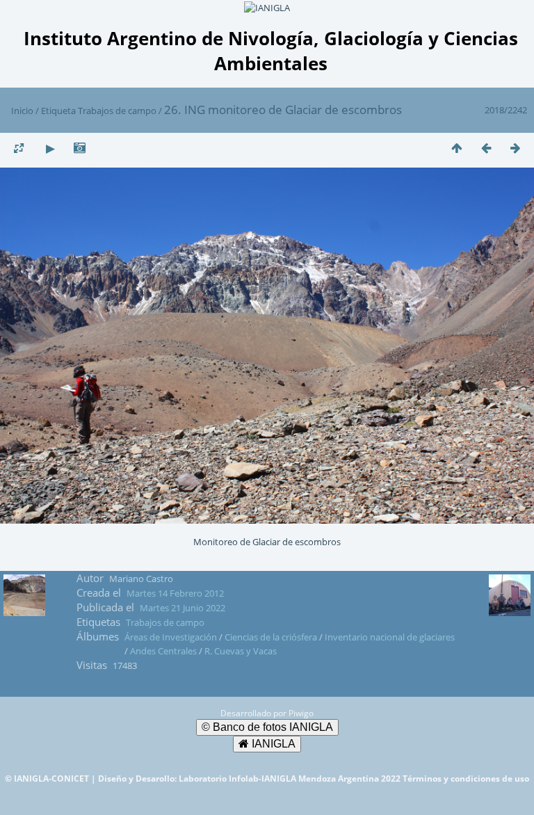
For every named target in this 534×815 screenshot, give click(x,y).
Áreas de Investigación (170, 637)
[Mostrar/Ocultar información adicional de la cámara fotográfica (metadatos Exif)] (79, 148)
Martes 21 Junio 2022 (182, 608)
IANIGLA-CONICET (52, 778)
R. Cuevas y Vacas (240, 651)
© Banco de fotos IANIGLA (267, 727)
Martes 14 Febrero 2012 (175, 593)
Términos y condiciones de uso (466, 778)
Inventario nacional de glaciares (390, 637)
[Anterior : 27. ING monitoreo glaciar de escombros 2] (486, 148)
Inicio (22, 110)
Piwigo (301, 713)
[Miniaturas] (456, 148)
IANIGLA (272, 744)
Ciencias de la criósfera (271, 637)
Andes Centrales (163, 651)
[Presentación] (50, 148)
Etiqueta (58, 110)
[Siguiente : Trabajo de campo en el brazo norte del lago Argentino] (515, 148)
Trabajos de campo (117, 110)
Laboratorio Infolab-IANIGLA (238, 778)
